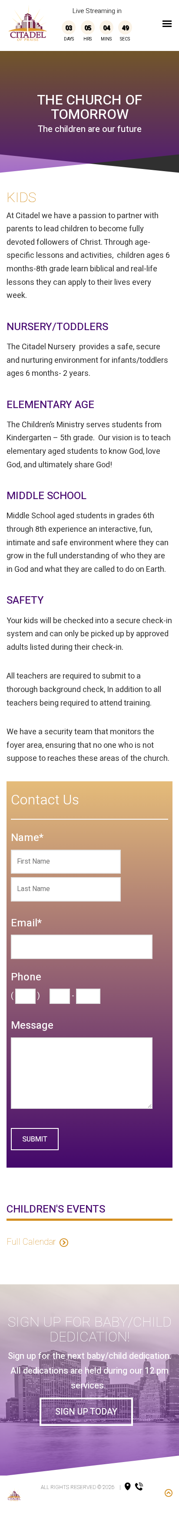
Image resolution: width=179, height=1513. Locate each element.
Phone (26, 977)
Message (32, 1026)
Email (26, 923)
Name (27, 838)
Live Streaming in (97, 11)
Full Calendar (31, 1242)
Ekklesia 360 (91, 1499)
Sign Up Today (86, 1411)
